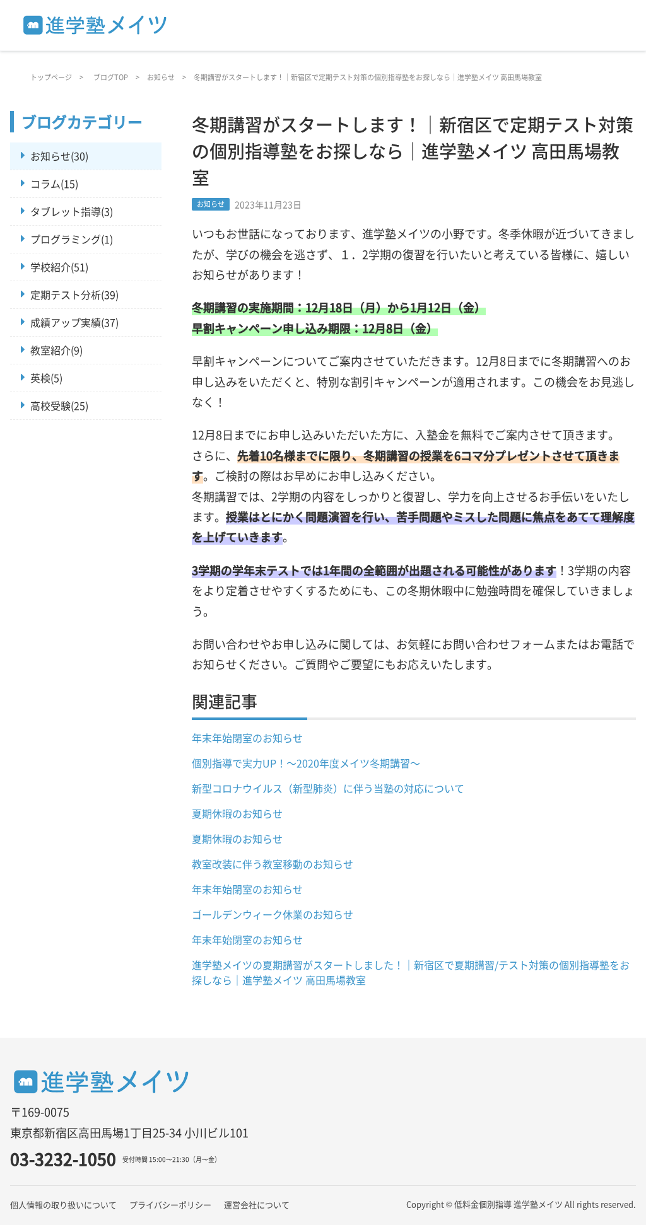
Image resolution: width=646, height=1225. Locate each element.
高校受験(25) (59, 405)
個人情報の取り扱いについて (63, 1204)
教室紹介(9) (56, 349)
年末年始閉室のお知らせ (247, 737)
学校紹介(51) (59, 266)
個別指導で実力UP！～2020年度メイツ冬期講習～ (306, 762)
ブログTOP (110, 77)
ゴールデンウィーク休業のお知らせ (272, 914)
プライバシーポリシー (170, 1204)
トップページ (51, 77)
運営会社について (257, 1204)
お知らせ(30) (59, 155)
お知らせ (161, 77)
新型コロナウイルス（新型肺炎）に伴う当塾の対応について (328, 788)
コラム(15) (54, 183)
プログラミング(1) (71, 239)
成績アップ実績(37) (74, 322)
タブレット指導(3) (71, 211)
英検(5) (46, 377)
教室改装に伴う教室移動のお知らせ (272, 863)
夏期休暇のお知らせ (237, 813)
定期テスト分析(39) (74, 294)
